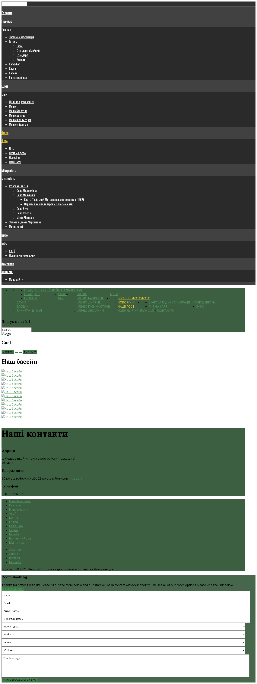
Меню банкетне (18, 111)
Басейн (13, 73)
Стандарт (22, 55)
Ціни (5, 86)
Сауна (12, 68)
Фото (5, 132)
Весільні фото (17, 153)
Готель (13, 41)
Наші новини (18, 509)
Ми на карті (16, 226)
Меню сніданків (18, 124)
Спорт (13, 554)
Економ (21, 59)
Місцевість (9, 170)
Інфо (5, 235)
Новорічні (15, 157)
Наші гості (15, 162)
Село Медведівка (27, 190)
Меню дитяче (17, 115)
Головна (7, 12)
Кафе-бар (14, 64)
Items (8, 351)
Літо (11, 148)
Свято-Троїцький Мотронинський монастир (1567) (54, 199)
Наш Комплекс (20, 501)
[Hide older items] (20, 352)
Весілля (14, 558)
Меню (12, 106)
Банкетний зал (18, 77)
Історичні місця (18, 186)
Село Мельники (26, 195)
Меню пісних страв (20, 120)
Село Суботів (24, 213)
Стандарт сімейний (28, 50)
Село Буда (23, 208)
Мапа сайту (16, 279)
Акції (12, 251)
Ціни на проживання (21, 102)
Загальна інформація (21, 37)
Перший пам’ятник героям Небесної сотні (48, 204)
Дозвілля (15, 550)
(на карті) (76, 478)
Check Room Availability (19, 680)
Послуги (15, 505)
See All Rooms (13, 589)
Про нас (7, 21)
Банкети (15, 562)
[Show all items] (16, 352)
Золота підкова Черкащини (25, 222)
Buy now (30, 351)
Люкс (20, 46)
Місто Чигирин (25, 217)
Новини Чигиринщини (22, 255)
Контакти (8, 263)
